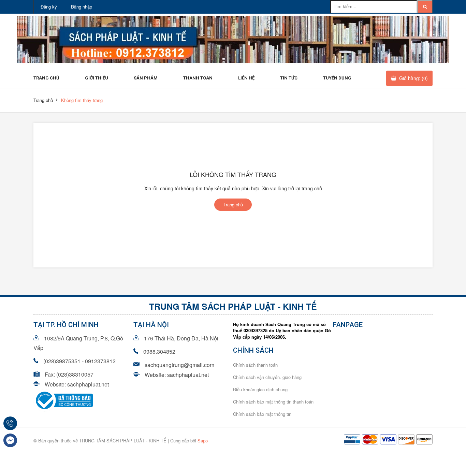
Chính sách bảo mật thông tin (262, 414)
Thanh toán (198, 77)
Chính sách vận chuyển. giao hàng (267, 377)
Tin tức (288, 77)
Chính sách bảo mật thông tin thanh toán (273, 401)
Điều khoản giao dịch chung (260, 389)
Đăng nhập (81, 6)
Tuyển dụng (337, 77)
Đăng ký (49, 6)
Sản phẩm (146, 77)
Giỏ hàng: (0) (413, 78)
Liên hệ (246, 77)
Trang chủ (46, 77)
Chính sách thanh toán (255, 365)
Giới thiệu (96, 77)
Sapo (203, 440)
